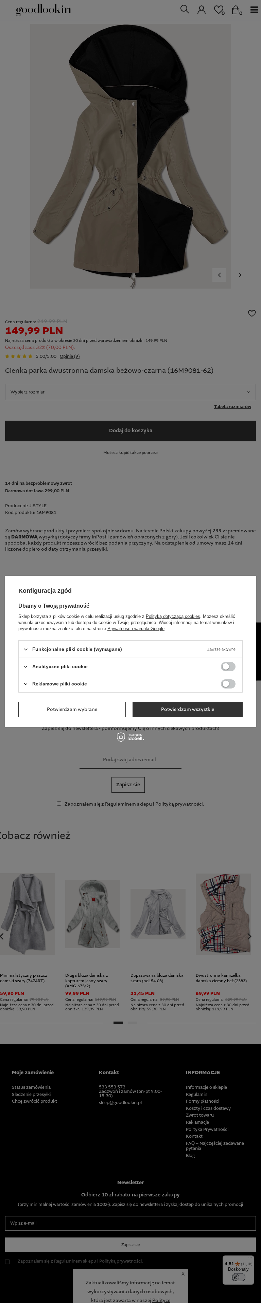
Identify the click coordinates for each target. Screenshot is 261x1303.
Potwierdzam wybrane (72, 709)
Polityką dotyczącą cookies (173, 616)
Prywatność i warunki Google (135, 628)
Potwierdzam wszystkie (187, 709)
